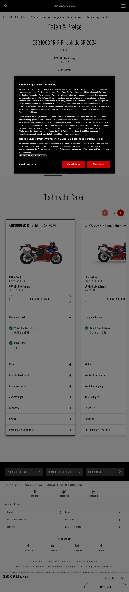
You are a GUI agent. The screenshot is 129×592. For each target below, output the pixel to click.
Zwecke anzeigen (27, 164)
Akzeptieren (98, 164)
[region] (64, 124)
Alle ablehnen (73, 164)
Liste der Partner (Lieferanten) (32, 155)
